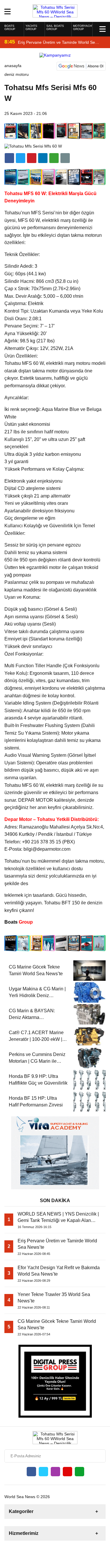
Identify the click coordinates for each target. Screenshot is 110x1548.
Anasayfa (12, 65)
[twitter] (21, 158)
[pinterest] (43, 158)
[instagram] (55, 1471)
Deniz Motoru (16, 74)
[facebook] (9, 158)
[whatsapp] (79, 1471)
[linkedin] (32, 158)
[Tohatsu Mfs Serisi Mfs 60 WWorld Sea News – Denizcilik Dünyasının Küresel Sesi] (55, 10)
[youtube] (67, 1471)
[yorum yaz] (65, 158)
